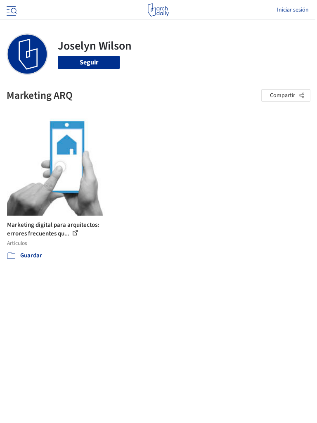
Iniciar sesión (293, 10)
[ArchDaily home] (158, 10)
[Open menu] (11, 10)
